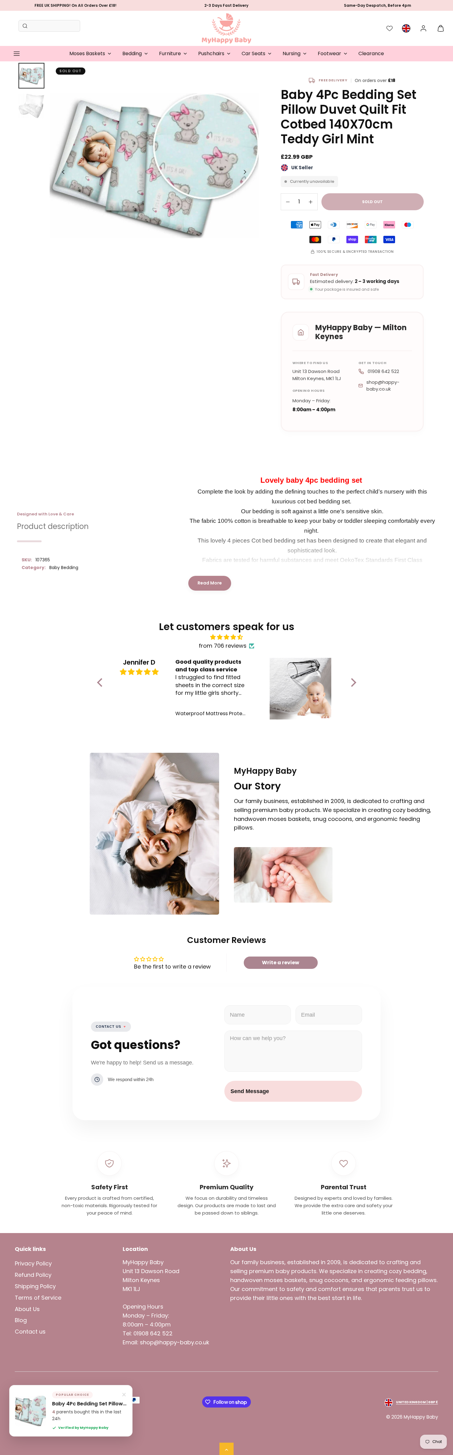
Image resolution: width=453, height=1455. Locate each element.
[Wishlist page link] (389, 28)
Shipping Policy (35, 1286)
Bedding (132, 53)
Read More (210, 583)
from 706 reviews (223, 646)
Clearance (371, 53)
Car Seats (253, 53)
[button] (16, 53)
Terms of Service (38, 1297)
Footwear (329, 53)
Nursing (291, 53)
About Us (27, 1309)
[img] (226, 637)
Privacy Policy (33, 1263)
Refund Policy (33, 1275)
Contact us (30, 1331)
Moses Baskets (87, 53)
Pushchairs (211, 53)
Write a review (280, 962)
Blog (21, 1320)
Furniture (170, 53)
